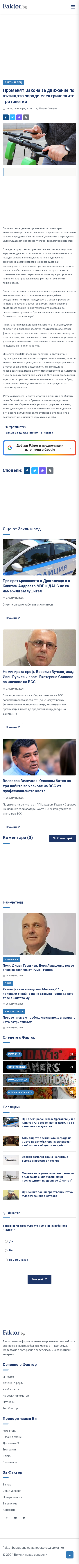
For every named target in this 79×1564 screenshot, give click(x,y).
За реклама (10, 1503)
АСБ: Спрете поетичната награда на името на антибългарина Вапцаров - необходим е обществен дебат (46, 1141)
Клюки (7, 1456)
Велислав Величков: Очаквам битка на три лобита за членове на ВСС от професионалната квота (37, 786)
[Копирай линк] (26, 117)
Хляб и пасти (14, 1011)
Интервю (8, 1376)
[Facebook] (6, 117)
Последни (11, 1107)
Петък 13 (9, 1402)
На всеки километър (16, 1395)
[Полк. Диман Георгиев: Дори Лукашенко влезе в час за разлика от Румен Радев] (39, 934)
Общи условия (12, 1490)
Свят (8, 983)
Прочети (11, 618)
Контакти (9, 1509)
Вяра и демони (12, 1437)
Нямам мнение (18, 1259)
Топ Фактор (10, 1408)
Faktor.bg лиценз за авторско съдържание (33, 1547)
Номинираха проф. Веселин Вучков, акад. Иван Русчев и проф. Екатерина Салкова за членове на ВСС (39, 676)
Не (10, 1250)
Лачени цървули (13, 1383)
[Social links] (7, 1518)
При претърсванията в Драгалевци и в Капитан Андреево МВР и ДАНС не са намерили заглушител (36, 586)
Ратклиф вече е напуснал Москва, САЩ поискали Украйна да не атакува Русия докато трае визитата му (38, 993)
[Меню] (73, 7)
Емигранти (9, 1449)
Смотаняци (10, 1462)
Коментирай (65, 838)
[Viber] (19, 117)
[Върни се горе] (69, 1554)
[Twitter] (12, 117)
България (11, 959)
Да (11, 1241)
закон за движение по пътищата (29, 432)
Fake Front (9, 1430)
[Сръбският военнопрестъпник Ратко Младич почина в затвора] (11, 1195)
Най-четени (13, 902)
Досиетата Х (11, 1443)
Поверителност (12, 1497)
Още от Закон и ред (22, 529)
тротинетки (17, 427)
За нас (7, 1484)
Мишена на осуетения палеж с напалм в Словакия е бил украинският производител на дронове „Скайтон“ (48, 1177)
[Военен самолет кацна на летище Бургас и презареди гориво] (11, 1159)
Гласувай (37, 1279)
